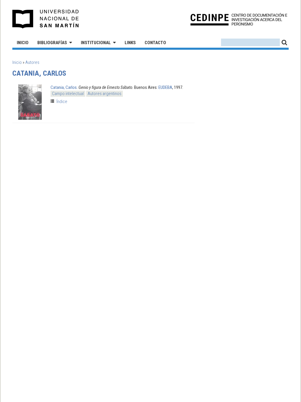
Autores (32, 62)
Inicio (23, 42)
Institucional (96, 42)
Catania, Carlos (64, 87)
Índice (61, 101)
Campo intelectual (68, 93)
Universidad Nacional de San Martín (45, 19)
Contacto (155, 42)
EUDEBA (165, 87)
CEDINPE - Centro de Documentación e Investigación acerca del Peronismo (238, 19)
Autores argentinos (104, 93)
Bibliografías (52, 42)
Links (130, 42)
